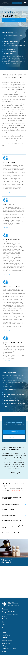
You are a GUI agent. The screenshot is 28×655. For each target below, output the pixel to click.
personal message (16, 490)
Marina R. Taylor (6, 346)
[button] (24, 2)
